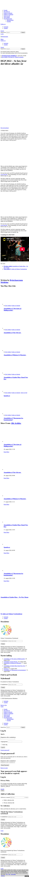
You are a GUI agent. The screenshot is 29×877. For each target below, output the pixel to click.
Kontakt (9, 21)
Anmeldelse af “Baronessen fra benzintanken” (15, 670)
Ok (7, 874)
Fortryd (3, 875)
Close (2, 706)
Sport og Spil (24, 392)
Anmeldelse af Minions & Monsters (15, 355)
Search (23, 32)
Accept (2, 789)
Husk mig (4, 744)
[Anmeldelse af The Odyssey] (16, 321)
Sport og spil (7, 16)
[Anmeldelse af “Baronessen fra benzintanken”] (16, 406)
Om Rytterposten (8, 18)
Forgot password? (5, 750)
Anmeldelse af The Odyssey (12, 332)
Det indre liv (7, 11)
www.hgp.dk (4, 174)
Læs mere (13, 874)
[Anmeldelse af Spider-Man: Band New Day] (16, 365)
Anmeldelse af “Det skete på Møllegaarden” (12, 309)
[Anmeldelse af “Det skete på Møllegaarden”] (16, 297)
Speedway (7, 396)
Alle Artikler (7, 17)
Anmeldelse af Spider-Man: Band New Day (14, 666)
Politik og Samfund (8, 14)
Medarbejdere (10, 20)
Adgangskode (4, 741)
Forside (5, 10)
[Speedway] (16, 386)
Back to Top (4, 705)
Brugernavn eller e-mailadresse (8, 737)
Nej (9, 874)
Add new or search (5, 797)
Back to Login (4, 768)
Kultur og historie (8, 13)
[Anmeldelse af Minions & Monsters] (16, 343)
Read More (6, 452)
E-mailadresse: (4, 641)
